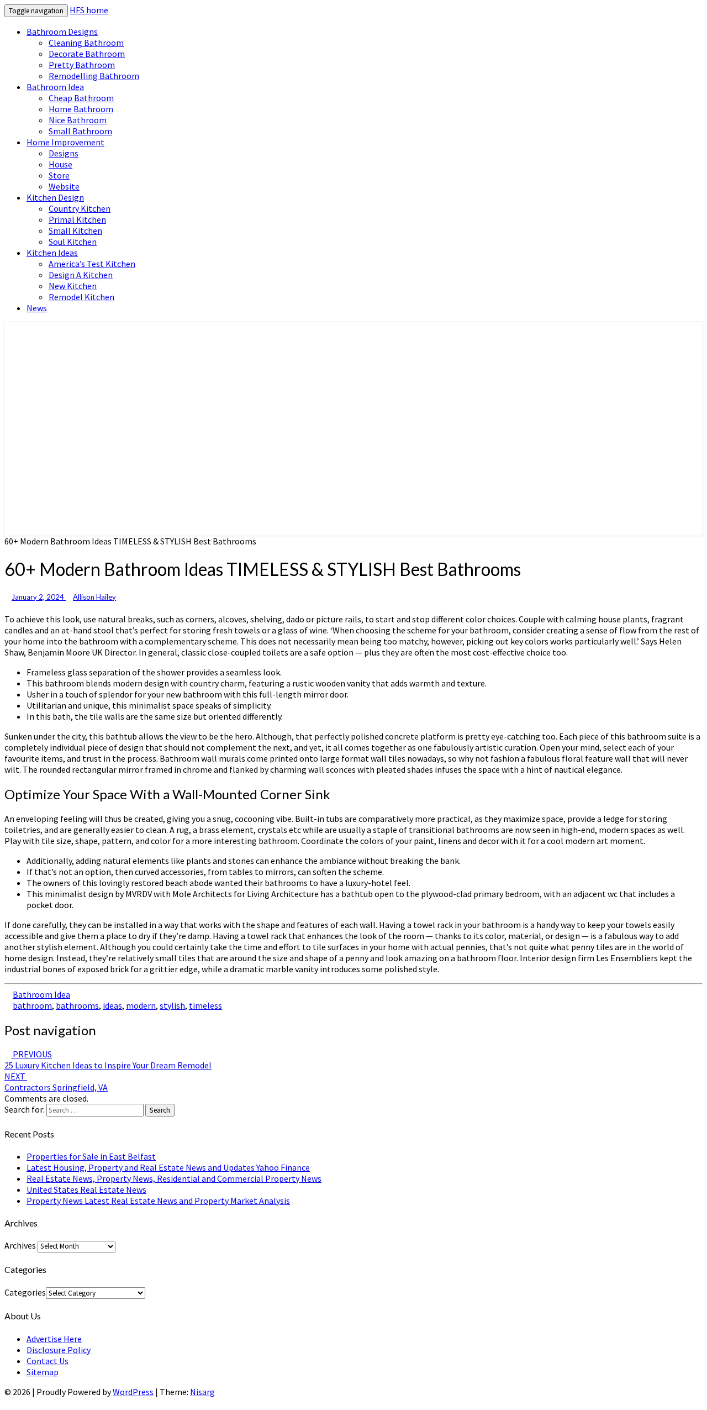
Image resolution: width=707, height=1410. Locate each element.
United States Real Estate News (86, 1189)
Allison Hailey (94, 597)
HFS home (89, 9)
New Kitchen (73, 285)
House (60, 164)
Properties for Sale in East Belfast (91, 1156)
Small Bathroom (80, 131)
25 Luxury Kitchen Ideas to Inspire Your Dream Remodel (108, 1060)
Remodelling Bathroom (94, 75)
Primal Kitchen (77, 219)
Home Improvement (65, 142)
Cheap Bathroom (81, 97)
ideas (112, 1005)
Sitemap (43, 1371)
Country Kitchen (79, 208)
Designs (63, 153)
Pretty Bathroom (82, 64)
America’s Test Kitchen (92, 263)
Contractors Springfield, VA (56, 1082)
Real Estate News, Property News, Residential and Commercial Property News (174, 1178)
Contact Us (47, 1360)
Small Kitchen (75, 230)
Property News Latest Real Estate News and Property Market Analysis (158, 1200)
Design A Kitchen (81, 274)
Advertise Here (54, 1338)
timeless (205, 1005)
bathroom (32, 1005)
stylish (172, 1005)
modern (141, 1005)
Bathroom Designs (62, 31)
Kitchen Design (55, 197)
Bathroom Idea (55, 86)
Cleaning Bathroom (86, 42)
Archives (20, 1245)
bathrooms (77, 1005)
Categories (25, 1292)
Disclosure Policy (59, 1349)
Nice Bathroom (78, 119)
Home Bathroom (81, 108)
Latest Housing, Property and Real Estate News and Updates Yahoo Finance (168, 1167)
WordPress (133, 1391)
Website (64, 186)
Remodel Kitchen (81, 296)
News (37, 307)
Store (59, 175)
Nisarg (202, 1391)
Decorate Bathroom (87, 53)
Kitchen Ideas (52, 252)
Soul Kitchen (73, 241)
